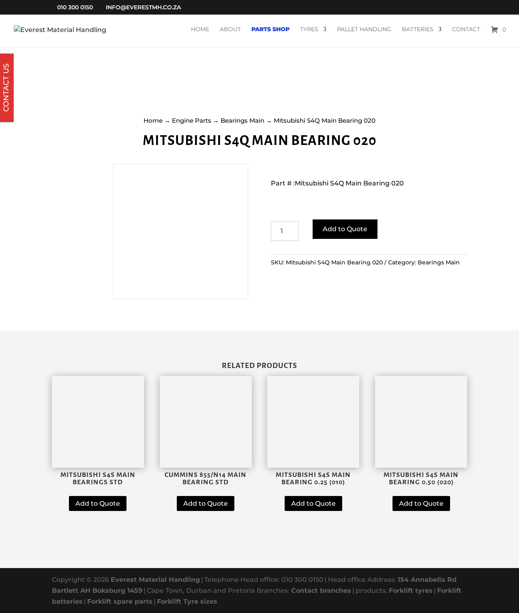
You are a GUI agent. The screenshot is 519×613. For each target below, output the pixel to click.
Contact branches (321, 590)
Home (200, 29)
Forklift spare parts (119, 601)
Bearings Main (242, 120)
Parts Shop (270, 29)
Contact (466, 29)
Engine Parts (191, 120)
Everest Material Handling (155, 579)
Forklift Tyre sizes (187, 601)
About (230, 29)
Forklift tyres (411, 590)
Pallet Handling (364, 29)
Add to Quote (345, 229)
